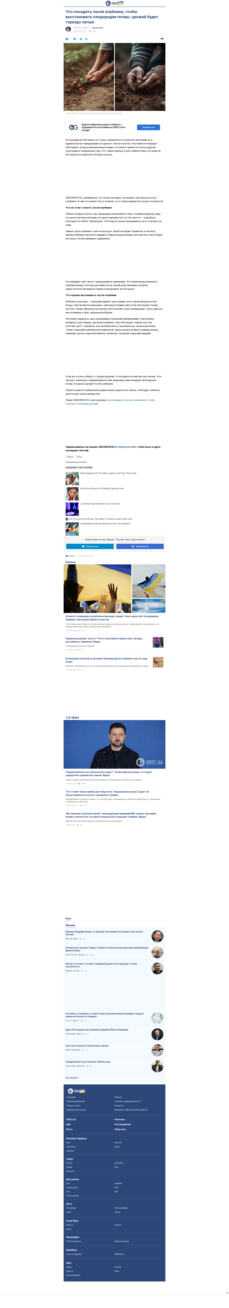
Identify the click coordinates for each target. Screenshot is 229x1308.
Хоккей (69, 1167)
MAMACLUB (119, 1254)
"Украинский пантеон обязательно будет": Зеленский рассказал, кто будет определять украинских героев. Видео (109, 774)
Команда (118, 1097)
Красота (69, 1271)
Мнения (70, 925)
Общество (120, 1129)
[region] (114, 175)
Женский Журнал (73, 1275)
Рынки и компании (73, 1241)
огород (79, 457)
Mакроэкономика (121, 1241)
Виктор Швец (72, 938)
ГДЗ (67, 1183)
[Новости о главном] (70, 557)
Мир (68, 1124)
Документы (119, 1106)
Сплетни (117, 1267)
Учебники (118, 1183)
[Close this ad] (227, 1293)
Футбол (69, 1163)
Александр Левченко (75, 1066)
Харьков (118, 1143)
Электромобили (121, 1208)
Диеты (69, 1229)
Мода (116, 1271)
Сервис (117, 1212)
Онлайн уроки (71, 1188)
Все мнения (71, 1078)
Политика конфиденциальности (127, 1101)
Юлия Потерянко (81, 28)
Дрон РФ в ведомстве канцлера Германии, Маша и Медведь (97, 1029)
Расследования (122, 1124)
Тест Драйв (71, 1208)
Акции (68, 1212)
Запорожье (71, 1147)
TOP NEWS (72, 717)
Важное (71, 562)
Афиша (69, 1267)
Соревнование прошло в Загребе (80, 646)
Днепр (117, 1147)
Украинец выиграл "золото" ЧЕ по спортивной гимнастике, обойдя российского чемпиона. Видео (104, 640)
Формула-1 (70, 1171)
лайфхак (70, 457)
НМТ (116, 1192)
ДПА (116, 1188)
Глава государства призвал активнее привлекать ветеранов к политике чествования (104, 780)
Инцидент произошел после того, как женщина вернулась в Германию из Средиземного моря (107, 666)
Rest (68, 918)
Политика (119, 1119)
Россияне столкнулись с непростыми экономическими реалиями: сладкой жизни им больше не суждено (104, 1015)
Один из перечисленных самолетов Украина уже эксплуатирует (94, 821)
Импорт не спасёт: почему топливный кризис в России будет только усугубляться (101, 965)
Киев (68, 1143)
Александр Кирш (73, 1034)
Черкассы (70, 1151)
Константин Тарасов (75, 955)
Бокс (116, 1167)
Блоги (69, 1129)
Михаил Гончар (72, 971)
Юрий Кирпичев (73, 1050)
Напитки (117, 1225)
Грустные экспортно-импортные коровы (87, 1045)
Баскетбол (118, 1163)
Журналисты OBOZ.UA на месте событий (130, 1110)
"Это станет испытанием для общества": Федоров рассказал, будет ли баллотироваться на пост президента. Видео (107, 793)
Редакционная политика (76, 462)
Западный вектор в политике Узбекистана (88, 1062)
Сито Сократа (72, 1020)
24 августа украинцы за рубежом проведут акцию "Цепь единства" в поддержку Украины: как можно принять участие (112, 618)
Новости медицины (74, 1254)
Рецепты (69, 1225)
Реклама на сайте (73, 1106)
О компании (71, 1097)
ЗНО (68, 1192)
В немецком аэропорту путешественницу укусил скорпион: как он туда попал (106, 660)
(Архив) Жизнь (97, 28)
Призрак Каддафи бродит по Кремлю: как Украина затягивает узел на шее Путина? (104, 933)
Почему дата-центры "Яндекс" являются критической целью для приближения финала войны (107, 949)
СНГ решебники (72, 1196)
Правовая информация (75, 1101)
